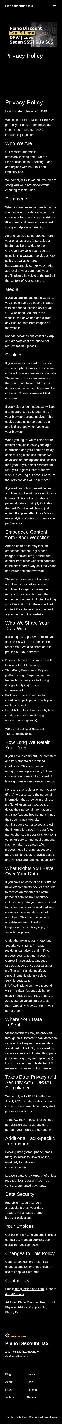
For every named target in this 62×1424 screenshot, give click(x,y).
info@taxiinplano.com (19, 135)
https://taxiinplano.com (20, 157)
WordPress (51, 1417)
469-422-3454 (14, 1294)
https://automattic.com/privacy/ (25, 265)
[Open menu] (55, 6)
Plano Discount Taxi (19, 6)
